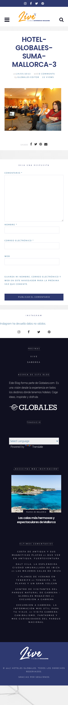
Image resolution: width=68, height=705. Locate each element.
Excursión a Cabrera (36, 599)
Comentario (13, 173)
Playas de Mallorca (36, 512)
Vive (34, 356)
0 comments (47, 74)
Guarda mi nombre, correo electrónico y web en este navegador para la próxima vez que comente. (33, 280)
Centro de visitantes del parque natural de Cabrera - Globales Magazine (36, 592)
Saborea (34, 362)
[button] (7, 20)
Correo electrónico (19, 240)
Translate (37, 446)
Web (7, 256)
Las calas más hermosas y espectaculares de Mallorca (36, 520)
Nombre (11, 224)
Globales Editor (28, 77)
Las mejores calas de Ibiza (38, 571)
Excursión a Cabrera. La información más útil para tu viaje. (36, 608)
